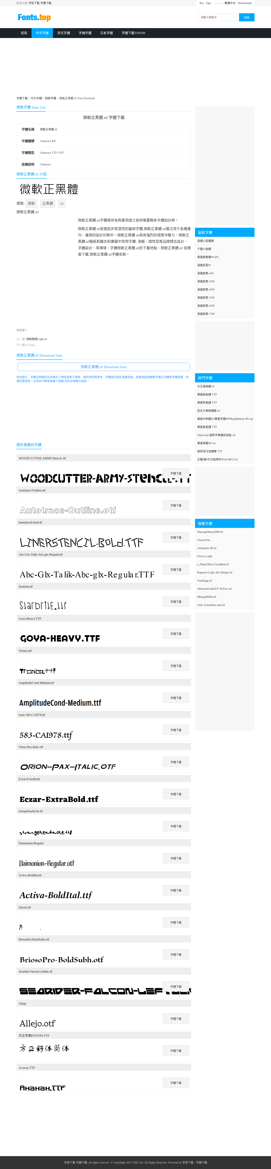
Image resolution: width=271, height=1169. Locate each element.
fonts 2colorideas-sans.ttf (211, 605)
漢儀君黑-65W (206, 305)
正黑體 (47, 204)
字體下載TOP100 (133, 33)
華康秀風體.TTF (207, 402)
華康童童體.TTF (207, 427)
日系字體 (106, 33)
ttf (61, 204)
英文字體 (63, 33)
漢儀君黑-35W (206, 281)
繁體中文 (230, 3)
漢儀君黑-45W (206, 289)
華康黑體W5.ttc (206, 443)
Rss (201, 3)
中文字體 (42, 33)
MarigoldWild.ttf (206, 596)
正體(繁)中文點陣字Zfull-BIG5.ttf (217, 459)
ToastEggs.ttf (204, 580)
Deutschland (245, 3)
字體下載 (45, 3)
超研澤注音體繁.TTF (210, 451)
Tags (208, 3)
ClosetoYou (203, 540)
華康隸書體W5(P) (208, 257)
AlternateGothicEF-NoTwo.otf (214, 588)
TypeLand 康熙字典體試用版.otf (216, 435)
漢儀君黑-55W (206, 297)
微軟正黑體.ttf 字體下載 (104, 117)
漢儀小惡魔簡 (205, 240)
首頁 (24, 33)
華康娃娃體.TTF (207, 394)
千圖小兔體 (204, 249)
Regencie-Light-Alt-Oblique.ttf (214, 572)
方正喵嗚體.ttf (205, 386)
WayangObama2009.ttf (210, 531)
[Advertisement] (135, 67)
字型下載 (33, 3)
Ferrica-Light (204, 556)
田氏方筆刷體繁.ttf (208, 410)
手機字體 (85, 33)
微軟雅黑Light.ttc (36, 339)
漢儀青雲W (204, 265)
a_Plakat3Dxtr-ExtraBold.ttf (213, 564)
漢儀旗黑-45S (205, 273)
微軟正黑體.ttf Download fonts (104, 367)
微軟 (31, 204)
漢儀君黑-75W (206, 313)
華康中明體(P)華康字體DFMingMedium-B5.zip (225, 418)
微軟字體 (50, 98)
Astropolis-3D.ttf (206, 548)
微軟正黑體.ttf (48, 129)
